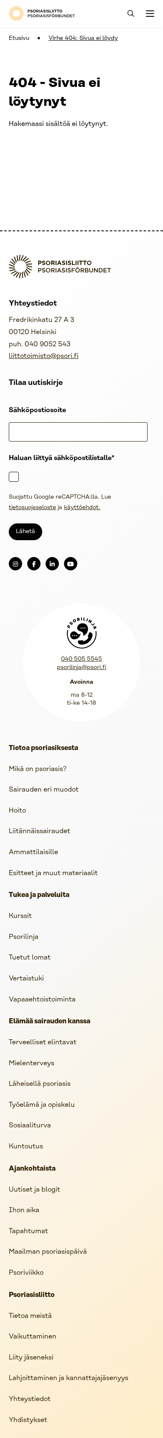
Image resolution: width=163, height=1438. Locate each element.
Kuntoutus (26, 1146)
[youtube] (70, 563)
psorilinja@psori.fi (81, 667)
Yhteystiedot (30, 1399)
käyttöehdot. (82, 508)
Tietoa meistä (30, 1316)
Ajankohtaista (32, 1169)
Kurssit (20, 916)
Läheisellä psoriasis (40, 1084)
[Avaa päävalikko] (149, 13)
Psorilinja (23, 937)
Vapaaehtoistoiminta (42, 999)
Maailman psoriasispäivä (48, 1251)
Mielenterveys (31, 1063)
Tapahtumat (28, 1231)
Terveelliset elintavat (42, 1042)
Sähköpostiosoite (37, 410)
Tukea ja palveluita (39, 895)
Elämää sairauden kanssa (49, 1021)
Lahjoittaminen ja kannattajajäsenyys (68, 1378)
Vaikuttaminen (32, 1336)
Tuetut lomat (30, 957)
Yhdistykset (28, 1420)
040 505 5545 (81, 659)
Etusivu (19, 38)
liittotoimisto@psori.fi (44, 356)
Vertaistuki (26, 978)
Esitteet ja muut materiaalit (53, 873)
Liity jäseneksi (31, 1357)
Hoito (17, 810)
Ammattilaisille (33, 852)
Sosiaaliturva (30, 1125)
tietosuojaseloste (32, 508)
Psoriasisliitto (32, 1295)
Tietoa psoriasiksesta (43, 748)
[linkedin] (52, 563)
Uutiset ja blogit (34, 1189)
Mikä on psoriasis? (37, 769)
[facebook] (34, 563)
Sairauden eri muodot (44, 789)
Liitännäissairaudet (39, 831)
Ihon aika (24, 1210)
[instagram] (15, 563)
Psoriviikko (26, 1272)
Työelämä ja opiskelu (42, 1105)
